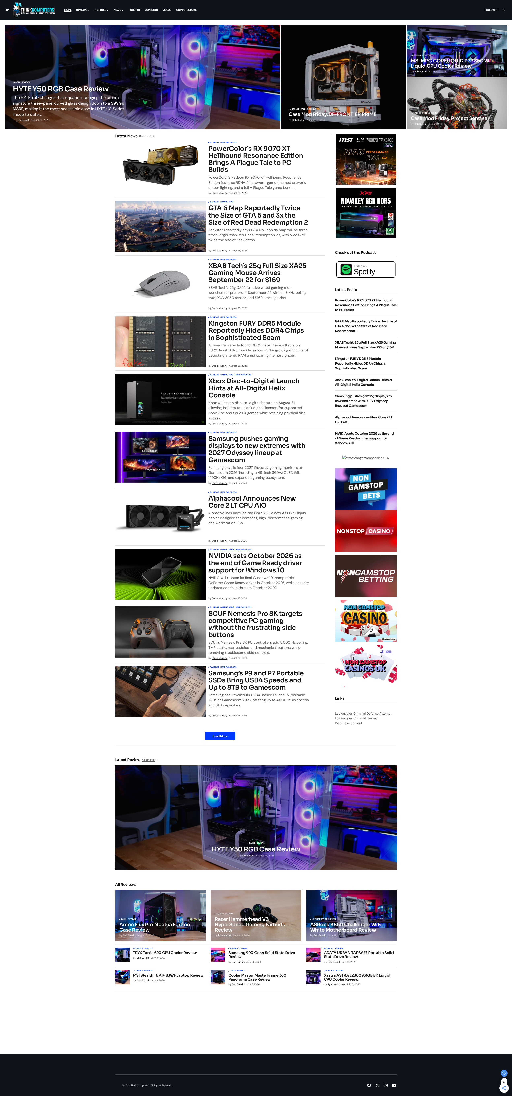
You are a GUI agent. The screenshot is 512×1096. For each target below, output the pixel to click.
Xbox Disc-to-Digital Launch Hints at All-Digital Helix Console (254, 388)
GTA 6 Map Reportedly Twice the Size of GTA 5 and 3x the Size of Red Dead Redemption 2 (258, 215)
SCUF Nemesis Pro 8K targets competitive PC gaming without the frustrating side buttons (255, 624)
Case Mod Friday (308, 109)
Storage (243, 949)
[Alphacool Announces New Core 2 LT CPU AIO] (160, 516)
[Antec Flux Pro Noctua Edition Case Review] (160, 915)
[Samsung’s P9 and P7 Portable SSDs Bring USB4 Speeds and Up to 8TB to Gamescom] (160, 691)
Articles (294, 109)
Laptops (138, 971)
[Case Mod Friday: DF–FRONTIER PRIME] (343, 77)
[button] (7, 10)
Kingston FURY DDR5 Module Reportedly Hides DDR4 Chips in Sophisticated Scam (256, 330)
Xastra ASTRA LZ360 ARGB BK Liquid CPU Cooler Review (357, 978)
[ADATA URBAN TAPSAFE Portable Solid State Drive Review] (313, 955)
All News (214, 143)
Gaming (220, 914)
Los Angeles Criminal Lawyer (356, 718)
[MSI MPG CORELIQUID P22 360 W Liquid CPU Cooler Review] (457, 51)
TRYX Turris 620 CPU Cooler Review (165, 953)
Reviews (26, 82)
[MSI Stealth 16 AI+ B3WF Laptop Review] (122, 977)
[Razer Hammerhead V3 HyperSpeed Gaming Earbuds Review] (256, 915)
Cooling (416, 55)
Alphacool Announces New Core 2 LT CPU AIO (252, 502)
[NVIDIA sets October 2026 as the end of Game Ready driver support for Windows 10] (160, 574)
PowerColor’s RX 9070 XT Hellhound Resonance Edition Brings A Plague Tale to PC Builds (255, 159)
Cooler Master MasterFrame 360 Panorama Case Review (257, 978)
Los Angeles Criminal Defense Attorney (363, 713)
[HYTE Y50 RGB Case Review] (142, 77)
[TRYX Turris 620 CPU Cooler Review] (122, 955)
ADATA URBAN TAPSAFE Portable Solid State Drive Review (359, 955)
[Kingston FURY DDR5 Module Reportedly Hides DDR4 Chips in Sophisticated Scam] (160, 341)
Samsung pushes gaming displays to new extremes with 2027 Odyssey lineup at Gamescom (256, 449)
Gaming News (227, 202)
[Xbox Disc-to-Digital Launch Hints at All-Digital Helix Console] (160, 399)
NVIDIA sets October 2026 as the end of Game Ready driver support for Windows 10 (255, 563)
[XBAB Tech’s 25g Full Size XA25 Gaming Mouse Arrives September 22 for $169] (160, 284)
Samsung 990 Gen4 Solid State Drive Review (261, 955)
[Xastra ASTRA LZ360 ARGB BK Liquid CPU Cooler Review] (313, 977)
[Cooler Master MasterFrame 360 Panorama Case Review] (218, 977)
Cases (17, 82)
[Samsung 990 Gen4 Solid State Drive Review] (218, 955)
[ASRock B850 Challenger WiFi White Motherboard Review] (351, 915)
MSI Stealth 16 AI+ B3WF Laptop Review (168, 976)
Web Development (348, 723)
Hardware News (228, 143)
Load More (220, 736)
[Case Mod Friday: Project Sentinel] (457, 103)
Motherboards (319, 919)
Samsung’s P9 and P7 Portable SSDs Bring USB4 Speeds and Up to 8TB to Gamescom (256, 680)
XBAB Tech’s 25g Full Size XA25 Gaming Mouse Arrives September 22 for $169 (257, 273)
